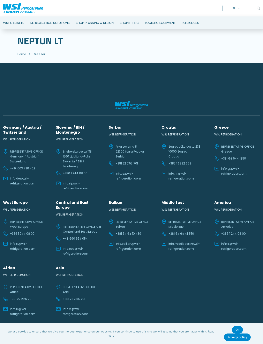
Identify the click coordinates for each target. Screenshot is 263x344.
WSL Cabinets (13, 23)
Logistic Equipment (160, 23)
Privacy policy (237, 337)
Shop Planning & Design (95, 23)
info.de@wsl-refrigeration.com (22, 180)
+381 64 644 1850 (233, 158)
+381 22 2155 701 (127, 163)
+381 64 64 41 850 (181, 234)
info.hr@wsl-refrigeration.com (181, 176)
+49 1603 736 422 (22, 168)
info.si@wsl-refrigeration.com (75, 185)
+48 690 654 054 (75, 239)
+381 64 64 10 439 (128, 234)
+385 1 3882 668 (179, 163)
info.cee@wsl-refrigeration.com (75, 251)
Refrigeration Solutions (50, 23)
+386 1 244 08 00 (75, 173)
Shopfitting (129, 23)
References (190, 23)
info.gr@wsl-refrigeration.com (234, 171)
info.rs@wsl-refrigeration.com (128, 176)
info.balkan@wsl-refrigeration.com (128, 246)
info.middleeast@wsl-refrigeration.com (184, 246)
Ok (237, 329)
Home (21, 54)
